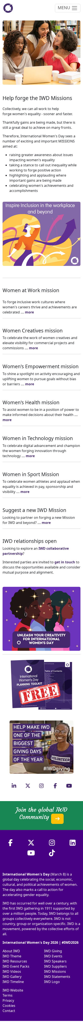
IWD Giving (53, 951)
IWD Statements (57, 976)
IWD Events (53, 956)
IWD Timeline (13, 981)
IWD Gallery (12, 976)
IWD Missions (55, 971)
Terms (8, 995)
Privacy (8, 1000)
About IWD (11, 951)
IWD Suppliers (55, 966)
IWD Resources (15, 961)
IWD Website (13, 990)
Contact (9, 1010)
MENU (64, 7)
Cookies (9, 1005)
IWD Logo (52, 981)
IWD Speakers (55, 961)
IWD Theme (12, 956)
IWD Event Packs (16, 966)
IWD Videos (12, 971)
